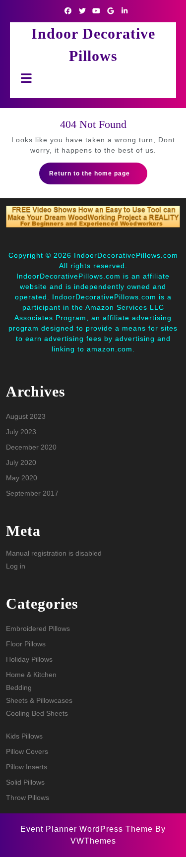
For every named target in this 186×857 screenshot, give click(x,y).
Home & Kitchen (31, 675)
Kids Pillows (24, 736)
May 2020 (21, 478)
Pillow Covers (27, 751)
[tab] (23, 78)
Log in (15, 566)
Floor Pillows (26, 644)
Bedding (19, 687)
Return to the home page (98, 176)
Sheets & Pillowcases (39, 700)
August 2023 (26, 416)
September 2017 (32, 493)
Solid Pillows (25, 782)
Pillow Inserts (26, 767)
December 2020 (31, 447)
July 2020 (21, 462)
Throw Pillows (27, 797)
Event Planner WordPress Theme (87, 829)
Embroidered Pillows (38, 628)
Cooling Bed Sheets (37, 713)
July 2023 (21, 432)
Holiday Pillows (29, 659)
